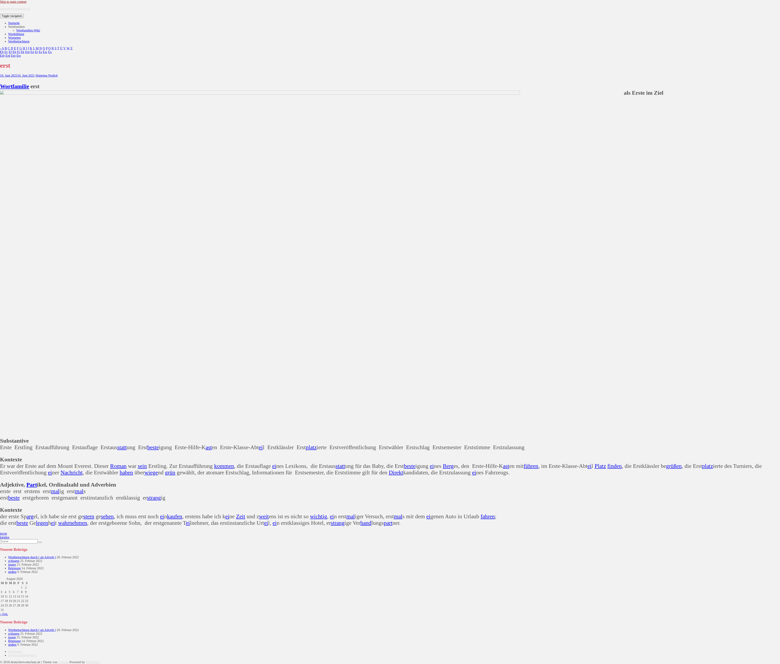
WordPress (93, 662)
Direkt (396, 472)
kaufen (174, 516)
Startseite (14, 23)
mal (55, 491)
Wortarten (14, 37)
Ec (6, 52)
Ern (13, 55)
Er (36, 52)
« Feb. (4, 614)
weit (264, 516)
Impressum (15, 651)
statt (122, 447)
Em (27, 52)
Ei (18, 52)
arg (30, 516)
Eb (2, 52)
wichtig (318, 516)
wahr (63, 523)
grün (170, 472)
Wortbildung (16, 34)
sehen (107, 516)
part (388, 523)
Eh (14, 52)
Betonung (14, 568)
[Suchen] (40, 542)
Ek (22, 52)
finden (614, 466)
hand (365, 523)
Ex (50, 52)
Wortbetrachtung (18, 41)
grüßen (674, 466)
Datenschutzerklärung (22, 655)
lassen (12, 564)
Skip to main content (13, 1)
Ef (10, 52)
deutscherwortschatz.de (15, 8)
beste (153, 447)
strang (154, 497)
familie (20, 86)
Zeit (240, 516)
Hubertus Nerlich (47, 75)
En (32, 52)
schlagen (13, 561)
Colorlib (63, 662)
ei (261, 447)
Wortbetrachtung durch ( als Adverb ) (32, 557)
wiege (151, 472)
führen (531, 466)
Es (40, 52)
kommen (224, 466)
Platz (600, 466)
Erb (2, 55)
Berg (448, 466)
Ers (18, 55)
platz (311, 447)
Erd (7, 55)
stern (88, 516)
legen (42, 523)
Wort (6, 86)
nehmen (78, 523)
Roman (118, 466)
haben (126, 472)
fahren (488, 516)
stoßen (12, 572)
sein (142, 466)
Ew (45, 52)
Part (31, 484)
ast (209, 447)
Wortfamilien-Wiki (28, 30)
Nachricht (72, 472)
